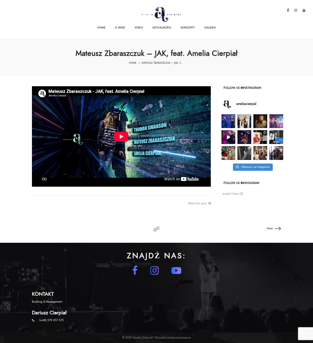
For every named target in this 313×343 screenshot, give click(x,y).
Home (132, 63)
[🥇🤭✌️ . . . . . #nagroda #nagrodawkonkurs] (260, 137)
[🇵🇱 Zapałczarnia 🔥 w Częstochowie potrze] (276, 153)
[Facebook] (135, 270)
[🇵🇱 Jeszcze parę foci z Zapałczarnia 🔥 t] (244, 153)
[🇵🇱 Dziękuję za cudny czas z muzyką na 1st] (244, 137)
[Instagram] (154, 270)
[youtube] (176, 270)
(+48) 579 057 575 (51, 320)
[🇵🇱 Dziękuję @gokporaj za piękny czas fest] (276, 137)
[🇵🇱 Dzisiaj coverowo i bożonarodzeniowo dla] (228, 137)
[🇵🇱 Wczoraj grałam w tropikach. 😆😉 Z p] (228, 153)
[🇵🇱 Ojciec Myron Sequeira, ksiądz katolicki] (260, 153)
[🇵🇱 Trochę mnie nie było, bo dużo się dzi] (244, 121)
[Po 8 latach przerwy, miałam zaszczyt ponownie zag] (228, 121)
